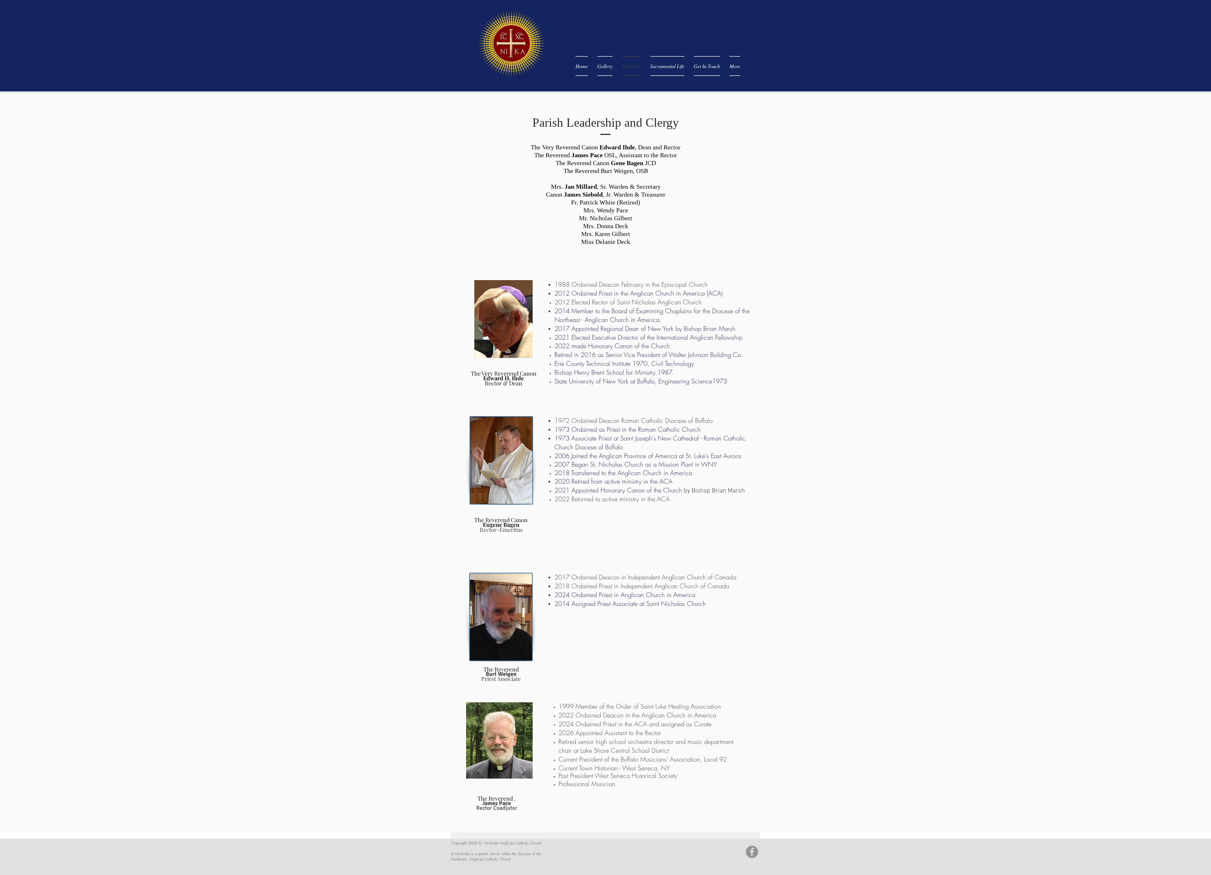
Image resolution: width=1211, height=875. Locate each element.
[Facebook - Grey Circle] (752, 852)
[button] (667, 66)
